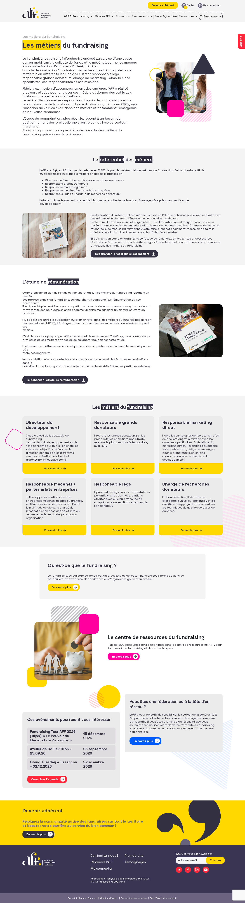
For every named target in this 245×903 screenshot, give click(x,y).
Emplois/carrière (166, 16)
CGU (152, 898)
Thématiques (209, 16)
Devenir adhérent (163, 5)
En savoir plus (61, 587)
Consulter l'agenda (44, 779)
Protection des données (134, 898)
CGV (158, 898)
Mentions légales (109, 898)
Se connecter (211, 5)
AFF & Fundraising (76, 16)
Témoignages (135, 862)
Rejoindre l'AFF (102, 862)
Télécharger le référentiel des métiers (122, 254)
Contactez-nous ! (104, 855)
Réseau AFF (102, 16)
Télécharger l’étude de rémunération (52, 380)
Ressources (186, 16)
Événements (140, 16)
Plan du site (134, 855)
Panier (190, 5)
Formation (123, 16)
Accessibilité (170, 898)
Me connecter (101, 868)
